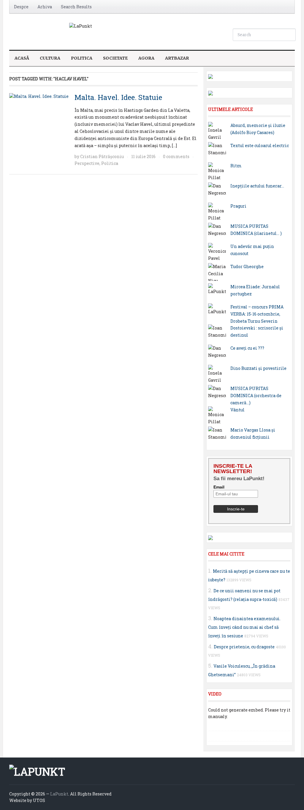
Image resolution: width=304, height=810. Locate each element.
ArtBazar (177, 58)
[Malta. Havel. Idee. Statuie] (39, 96)
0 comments (176, 156)
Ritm (236, 165)
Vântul (237, 410)
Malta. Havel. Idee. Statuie (118, 97)
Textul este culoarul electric (259, 145)
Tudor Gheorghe (247, 266)
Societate (115, 58)
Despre (21, 6)
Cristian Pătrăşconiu (102, 156)
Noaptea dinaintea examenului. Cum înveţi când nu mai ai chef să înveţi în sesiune (244, 627)
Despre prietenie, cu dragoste (244, 647)
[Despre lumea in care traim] (80, 25)
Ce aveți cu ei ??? (247, 348)
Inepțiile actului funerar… (257, 186)
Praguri (238, 206)
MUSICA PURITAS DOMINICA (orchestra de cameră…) (255, 395)
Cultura (50, 58)
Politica (81, 58)
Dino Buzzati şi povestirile (258, 368)
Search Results (76, 6)
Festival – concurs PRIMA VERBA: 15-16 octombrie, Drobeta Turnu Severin (257, 314)
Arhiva (44, 6)
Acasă (22, 58)
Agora (146, 58)
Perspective (87, 163)
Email (218, 487)
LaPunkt (59, 794)
